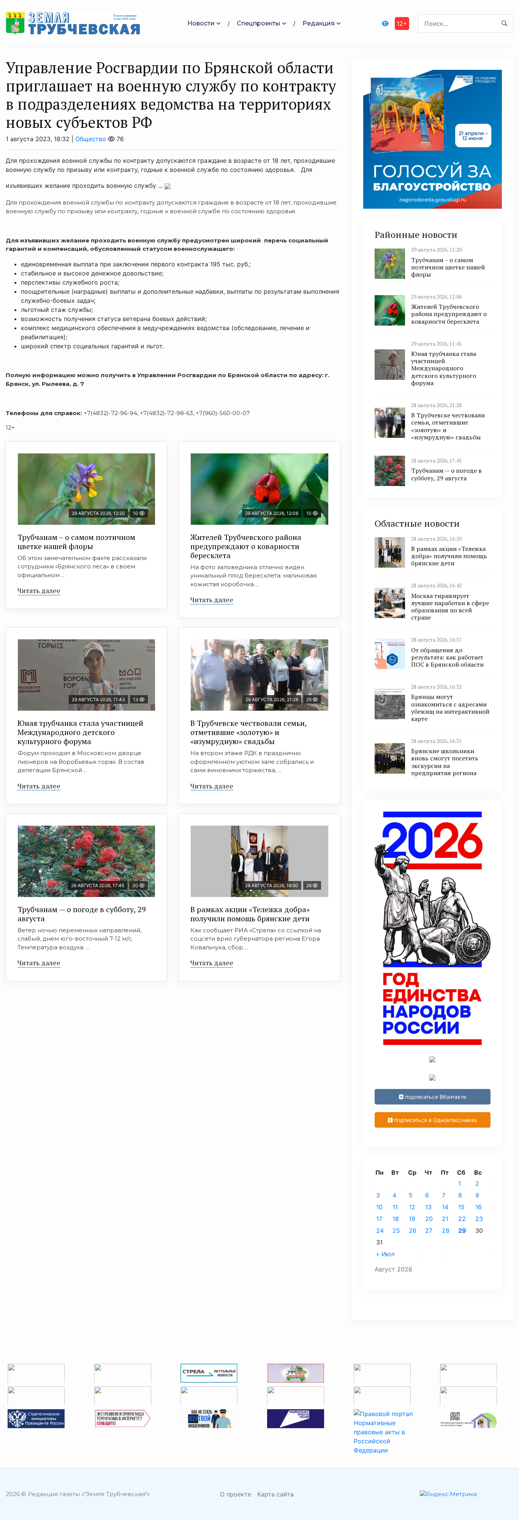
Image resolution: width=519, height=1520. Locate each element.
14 (445, 1207)
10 (379, 1207)
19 (412, 1219)
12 (412, 1207)
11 (395, 1207)
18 (395, 1219)
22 (462, 1219)
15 (461, 1207)
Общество (90, 139)
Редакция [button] (318, 23)
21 (445, 1219)
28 (445, 1230)
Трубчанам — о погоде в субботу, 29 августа (81, 914)
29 (462, 1230)
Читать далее (38, 590)
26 (412, 1230)
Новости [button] (201, 23)
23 (479, 1219)
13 (428, 1207)
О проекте (235, 1494)
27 (428, 1230)
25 (396, 1230)
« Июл (385, 1254)
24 (380, 1230)
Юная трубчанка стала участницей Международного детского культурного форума (80, 732)
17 (379, 1219)
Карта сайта (275, 1494)
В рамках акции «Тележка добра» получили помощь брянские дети (250, 914)
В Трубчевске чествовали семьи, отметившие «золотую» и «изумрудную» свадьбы (248, 732)
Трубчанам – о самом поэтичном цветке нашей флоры (76, 541)
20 (429, 1219)
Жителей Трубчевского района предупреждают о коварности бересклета (245, 546)
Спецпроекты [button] (258, 23)
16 (478, 1207)
